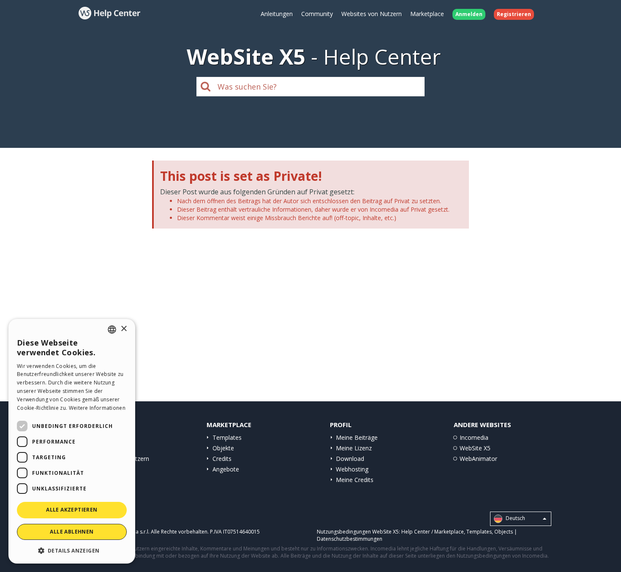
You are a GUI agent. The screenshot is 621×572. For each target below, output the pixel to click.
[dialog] (71, 441)
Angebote (225, 469)
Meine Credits (354, 480)
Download (350, 459)
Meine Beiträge (357, 437)
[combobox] (112, 329)
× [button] (123, 329)
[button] (72, 550)
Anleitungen (277, 14)
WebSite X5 (475, 448)
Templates (227, 437)
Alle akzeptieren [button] (71, 509)
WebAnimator (478, 459)
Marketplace (427, 14)
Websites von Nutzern (371, 14)
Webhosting (352, 469)
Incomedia (474, 437)
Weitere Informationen (97, 407)
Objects (503, 531)
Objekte (223, 448)
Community (317, 14)
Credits (222, 459)
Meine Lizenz (354, 448)
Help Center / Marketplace (432, 531)
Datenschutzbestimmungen (349, 538)
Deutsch (514, 518)
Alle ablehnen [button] (71, 531)
